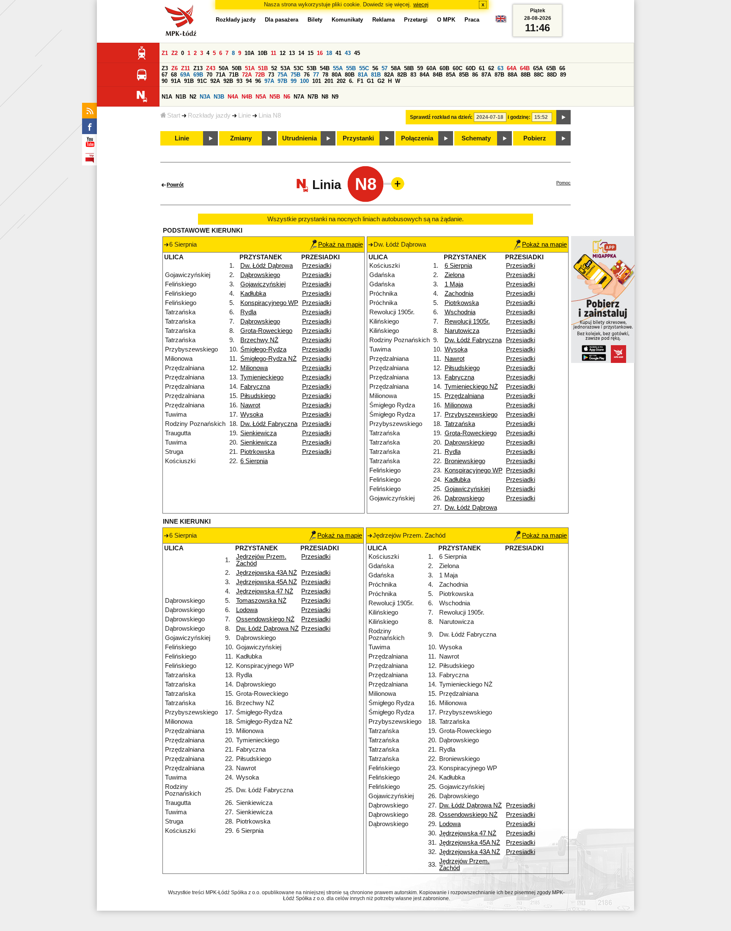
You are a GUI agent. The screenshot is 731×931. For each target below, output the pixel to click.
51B (263, 68)
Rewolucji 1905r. (467, 321)
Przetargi (416, 19)
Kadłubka (253, 293)
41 (338, 53)
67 (165, 74)
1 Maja (454, 284)
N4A (233, 96)
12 (283, 53)
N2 (193, 96)
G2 (381, 81)
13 (292, 53)
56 (375, 68)
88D (552, 74)
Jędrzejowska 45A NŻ (266, 582)
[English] (500, 21)
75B (295, 74)
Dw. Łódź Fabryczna (268, 423)
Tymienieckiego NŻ (471, 386)
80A (336, 74)
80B (350, 74)
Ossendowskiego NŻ (265, 619)
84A (424, 74)
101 (316, 81)
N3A (205, 96)
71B (234, 74)
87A (486, 74)
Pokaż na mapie (340, 244)
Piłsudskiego (257, 396)
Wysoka (251, 414)
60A (431, 68)
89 (563, 74)
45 (357, 53)
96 (258, 81)
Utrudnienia (299, 138)
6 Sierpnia (254, 461)
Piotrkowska (257, 451)
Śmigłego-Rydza (263, 349)
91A (176, 81)
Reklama (383, 19)
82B (402, 74)
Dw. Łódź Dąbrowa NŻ (267, 628)
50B (237, 68)
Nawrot (250, 405)
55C (364, 68)
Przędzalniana (464, 396)
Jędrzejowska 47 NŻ (264, 591)
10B (262, 53)
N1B (181, 96)
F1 (360, 81)
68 (174, 74)
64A (512, 68)
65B (551, 68)
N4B (247, 96)
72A (247, 74)
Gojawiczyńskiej (263, 284)
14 (301, 53)
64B (525, 68)
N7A (299, 96)
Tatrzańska (460, 423)
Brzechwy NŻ (259, 340)
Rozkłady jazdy (209, 115)
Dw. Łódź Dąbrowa (266, 265)
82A (389, 74)
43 (348, 53)
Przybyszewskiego (471, 414)
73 (271, 74)
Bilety (315, 19)
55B (351, 68)
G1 (370, 81)
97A (269, 81)
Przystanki (358, 138)
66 (562, 68)
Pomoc (563, 182)
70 (209, 74)
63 (500, 68)
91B (189, 81)
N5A (261, 96)
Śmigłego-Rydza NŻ (268, 358)
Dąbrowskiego (260, 275)
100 (304, 81)
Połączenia (417, 138)
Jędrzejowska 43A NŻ (266, 572)
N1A (167, 96)
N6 (286, 96)
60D (470, 68)
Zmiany (241, 138)
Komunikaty (347, 19)
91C (202, 81)
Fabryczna (255, 386)
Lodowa (247, 610)
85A (451, 74)
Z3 (165, 68)
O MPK (446, 19)
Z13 (198, 68)
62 (491, 68)
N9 (335, 96)
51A (250, 68)
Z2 (174, 53)
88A (512, 74)
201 (328, 81)
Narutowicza (462, 330)
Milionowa (254, 368)
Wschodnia (460, 312)
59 (420, 68)
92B (228, 81)
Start (173, 115)
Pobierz (534, 138)
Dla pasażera (281, 19)
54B (325, 68)
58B (409, 68)
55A (338, 68)
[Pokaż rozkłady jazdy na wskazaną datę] (563, 117)
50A (223, 68)
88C (539, 74)
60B (444, 68)
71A (220, 74)
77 (316, 74)
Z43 (210, 68)
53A (285, 68)
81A (363, 74)
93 (239, 81)
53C (298, 68)
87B (499, 74)
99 (294, 81)
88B (525, 74)
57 (384, 68)
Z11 (185, 68)
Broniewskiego (465, 461)
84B (437, 74)
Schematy (476, 138)
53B (311, 68)
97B (282, 81)
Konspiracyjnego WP (269, 302)
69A (185, 74)
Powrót (175, 185)
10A (249, 53)
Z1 (165, 53)
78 (325, 74)
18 (329, 53)
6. (351, 81)
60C (457, 68)
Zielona (454, 275)
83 (413, 74)
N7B (313, 96)
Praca (471, 19)
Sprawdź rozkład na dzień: (441, 117)
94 (249, 81)
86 (475, 74)
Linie (244, 115)
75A (282, 74)
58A (396, 68)
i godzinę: (519, 117)
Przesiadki (316, 265)
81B (376, 74)
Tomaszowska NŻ (261, 600)
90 (165, 81)
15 (310, 53)
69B (198, 74)
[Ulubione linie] (395, 183)
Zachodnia (459, 293)
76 (307, 74)
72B (260, 74)
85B (464, 74)
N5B (274, 96)
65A (538, 68)
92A (215, 81)
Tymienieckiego (261, 377)
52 (274, 68)
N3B (219, 96)
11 (273, 53)
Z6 (174, 68)
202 (341, 81)
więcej (421, 4)
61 (482, 68)
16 (320, 53)
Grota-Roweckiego (266, 330)
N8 (325, 96)
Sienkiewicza (258, 433)
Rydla (248, 312)
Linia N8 (269, 115)
